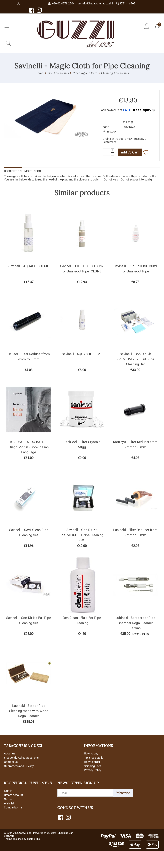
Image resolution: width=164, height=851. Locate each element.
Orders (8, 799)
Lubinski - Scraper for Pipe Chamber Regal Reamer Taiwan (135, 623)
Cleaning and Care (85, 73)
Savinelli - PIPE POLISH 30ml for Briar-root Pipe (135, 268)
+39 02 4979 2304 (63, 3)
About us (9, 753)
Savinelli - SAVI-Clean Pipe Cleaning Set (28, 532)
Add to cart (130, 152)
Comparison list (13, 807)
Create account (13, 795)
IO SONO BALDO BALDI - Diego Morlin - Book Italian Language (29, 447)
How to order (92, 761)
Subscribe (123, 793)
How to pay (91, 753)
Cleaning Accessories (115, 73)
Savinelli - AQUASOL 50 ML (28, 266)
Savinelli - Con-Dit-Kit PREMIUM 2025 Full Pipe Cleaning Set (135, 359)
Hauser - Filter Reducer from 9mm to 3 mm (28, 356)
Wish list (9, 803)
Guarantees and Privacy (19, 766)
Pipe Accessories (58, 73)
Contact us (11, 761)
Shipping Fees (92, 766)
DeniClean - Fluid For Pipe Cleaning (82, 620)
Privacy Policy (92, 770)
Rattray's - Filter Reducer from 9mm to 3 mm (135, 444)
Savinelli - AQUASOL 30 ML (82, 354)
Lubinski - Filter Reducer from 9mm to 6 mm (135, 532)
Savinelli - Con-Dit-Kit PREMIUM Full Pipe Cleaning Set (82, 535)
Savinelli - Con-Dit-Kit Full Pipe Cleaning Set (28, 620)
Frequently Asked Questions (21, 757)
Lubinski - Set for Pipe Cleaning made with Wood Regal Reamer (28, 711)
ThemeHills (33, 838)
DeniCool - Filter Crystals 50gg (81, 444)
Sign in (8, 790)
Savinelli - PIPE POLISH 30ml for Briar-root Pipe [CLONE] (82, 268)
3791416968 (127, 3)
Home (39, 73)
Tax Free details (93, 757)
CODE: (106, 127)
